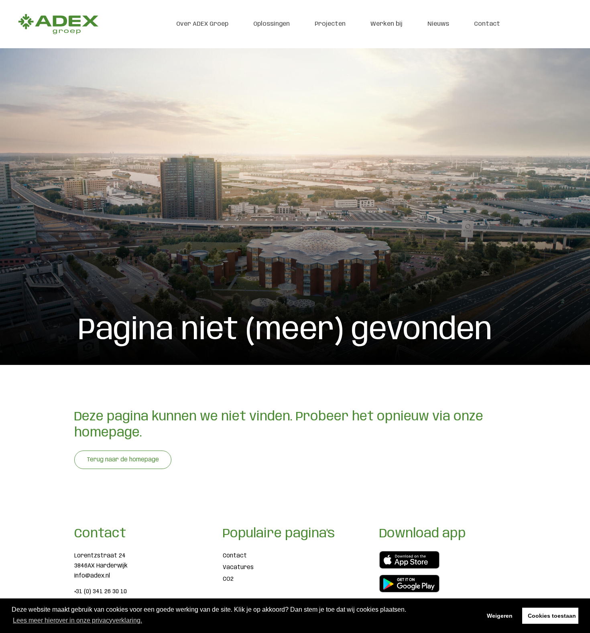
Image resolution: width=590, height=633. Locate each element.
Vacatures (238, 567)
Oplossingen (271, 24)
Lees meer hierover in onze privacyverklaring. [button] (77, 620)
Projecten (330, 24)
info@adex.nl (92, 576)
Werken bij (386, 24)
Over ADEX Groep (202, 24)
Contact (487, 24)
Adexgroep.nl (58, 24)
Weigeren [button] (500, 616)
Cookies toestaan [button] (552, 616)
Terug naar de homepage (123, 460)
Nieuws (438, 24)
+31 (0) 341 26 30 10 (100, 591)
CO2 (228, 579)
